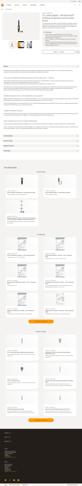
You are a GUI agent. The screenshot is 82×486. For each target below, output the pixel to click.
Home (2, 9)
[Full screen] (37, 37)
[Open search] (75, 4)
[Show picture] (12, 44)
